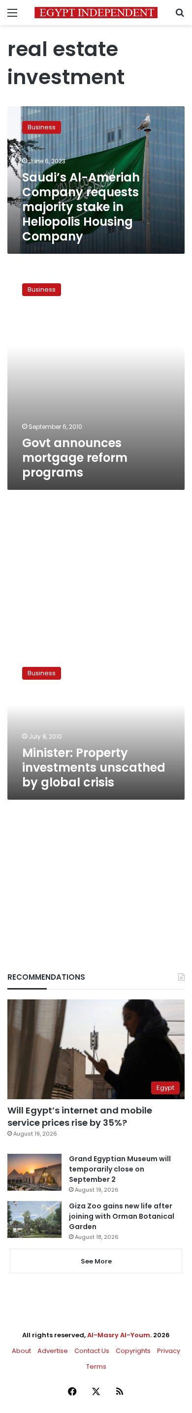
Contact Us (91, 1350)
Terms (96, 1366)
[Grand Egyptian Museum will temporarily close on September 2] (34, 1172)
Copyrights (133, 1350)
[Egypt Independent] (96, 12)
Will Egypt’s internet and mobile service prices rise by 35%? (79, 1116)
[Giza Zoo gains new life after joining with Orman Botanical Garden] (34, 1219)
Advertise (52, 1350)
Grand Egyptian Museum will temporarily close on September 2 (120, 1169)
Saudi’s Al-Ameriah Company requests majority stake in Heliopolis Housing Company (81, 206)
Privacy (168, 1350)
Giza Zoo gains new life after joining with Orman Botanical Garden (121, 1216)
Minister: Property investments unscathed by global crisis (93, 767)
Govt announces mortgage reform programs (75, 458)
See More (96, 1261)
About (21, 1350)
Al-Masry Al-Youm (118, 1335)
